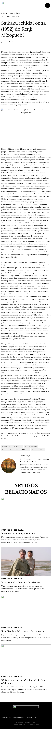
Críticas (4, 13)
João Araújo (9, 42)
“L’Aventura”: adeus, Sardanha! (18, 533)
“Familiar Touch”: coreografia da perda (22, 631)
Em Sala (19, 530)
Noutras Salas (14, 13)
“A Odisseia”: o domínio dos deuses (20, 582)
